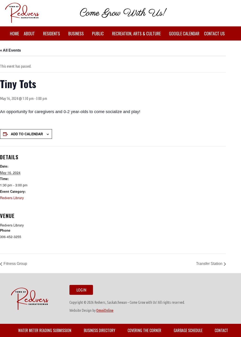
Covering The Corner (144, 330)
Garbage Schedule (188, 330)
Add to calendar (27, 134)
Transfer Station (209, 264)
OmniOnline (104, 310)
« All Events (10, 50)
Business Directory (99, 330)
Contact (221, 330)
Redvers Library (12, 197)
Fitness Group (15, 264)
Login (81, 290)
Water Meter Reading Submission (44, 330)
